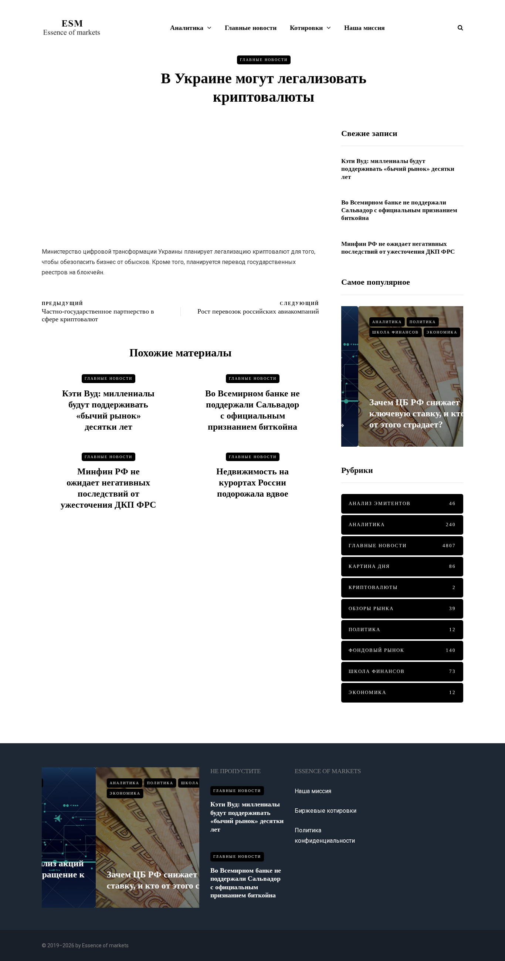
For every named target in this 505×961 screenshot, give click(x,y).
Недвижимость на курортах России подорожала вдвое (252, 482)
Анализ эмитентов (402, 503)
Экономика (425, 332)
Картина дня (402, 566)
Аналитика (186, 27)
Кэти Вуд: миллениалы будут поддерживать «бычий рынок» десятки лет (397, 169)
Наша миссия (364, 27)
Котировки (306, 27)
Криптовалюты (402, 587)
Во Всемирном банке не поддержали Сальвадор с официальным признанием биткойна (399, 210)
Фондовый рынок (402, 650)
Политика (406, 322)
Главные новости (251, 27)
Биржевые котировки (325, 810)
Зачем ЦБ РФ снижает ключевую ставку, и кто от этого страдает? (400, 413)
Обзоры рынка (402, 608)
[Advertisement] (180, 180)
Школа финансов (378, 332)
